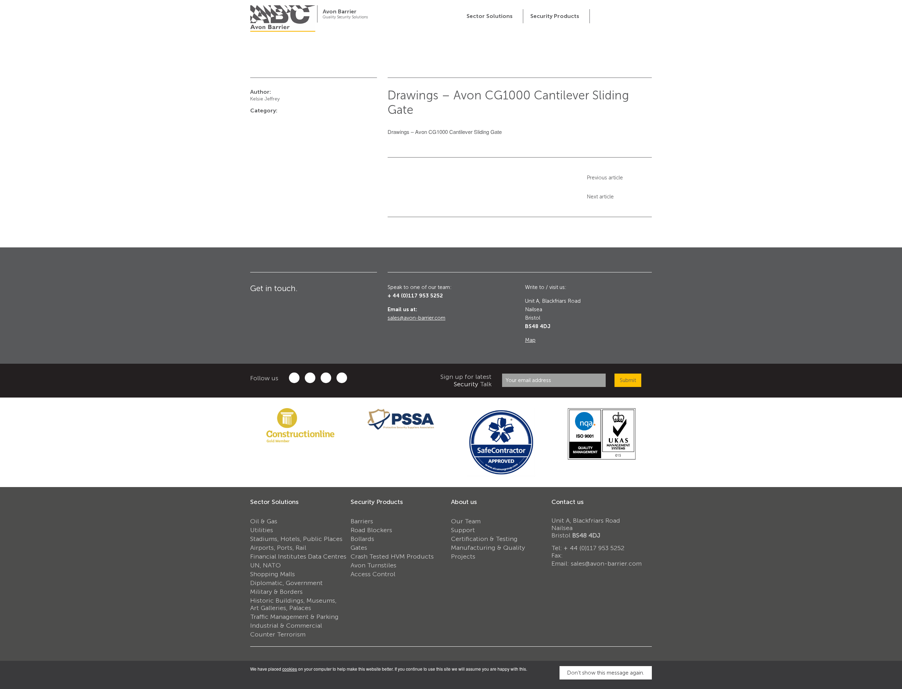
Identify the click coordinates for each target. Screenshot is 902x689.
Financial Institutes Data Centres (298, 556)
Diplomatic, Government (286, 583)
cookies (289, 669)
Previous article (605, 177)
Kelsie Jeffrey (265, 99)
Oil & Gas (263, 521)
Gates (359, 548)
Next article (600, 196)
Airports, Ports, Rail (278, 548)
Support (463, 530)
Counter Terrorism (277, 634)
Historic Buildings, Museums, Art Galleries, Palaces (293, 604)
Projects (463, 556)
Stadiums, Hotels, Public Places (296, 539)
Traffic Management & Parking (294, 617)
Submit (628, 380)
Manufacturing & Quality (488, 548)
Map (530, 340)
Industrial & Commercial (286, 625)
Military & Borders (276, 592)
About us (464, 502)
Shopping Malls (272, 574)
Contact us (567, 502)
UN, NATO (265, 565)
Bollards (362, 539)
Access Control (373, 574)
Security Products (377, 502)
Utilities (261, 530)
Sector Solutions (274, 502)
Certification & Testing (484, 539)
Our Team (466, 521)
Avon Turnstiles (373, 565)
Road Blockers (371, 530)
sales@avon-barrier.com (416, 318)
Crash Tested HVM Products (392, 556)
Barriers (362, 521)
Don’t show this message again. (605, 673)
